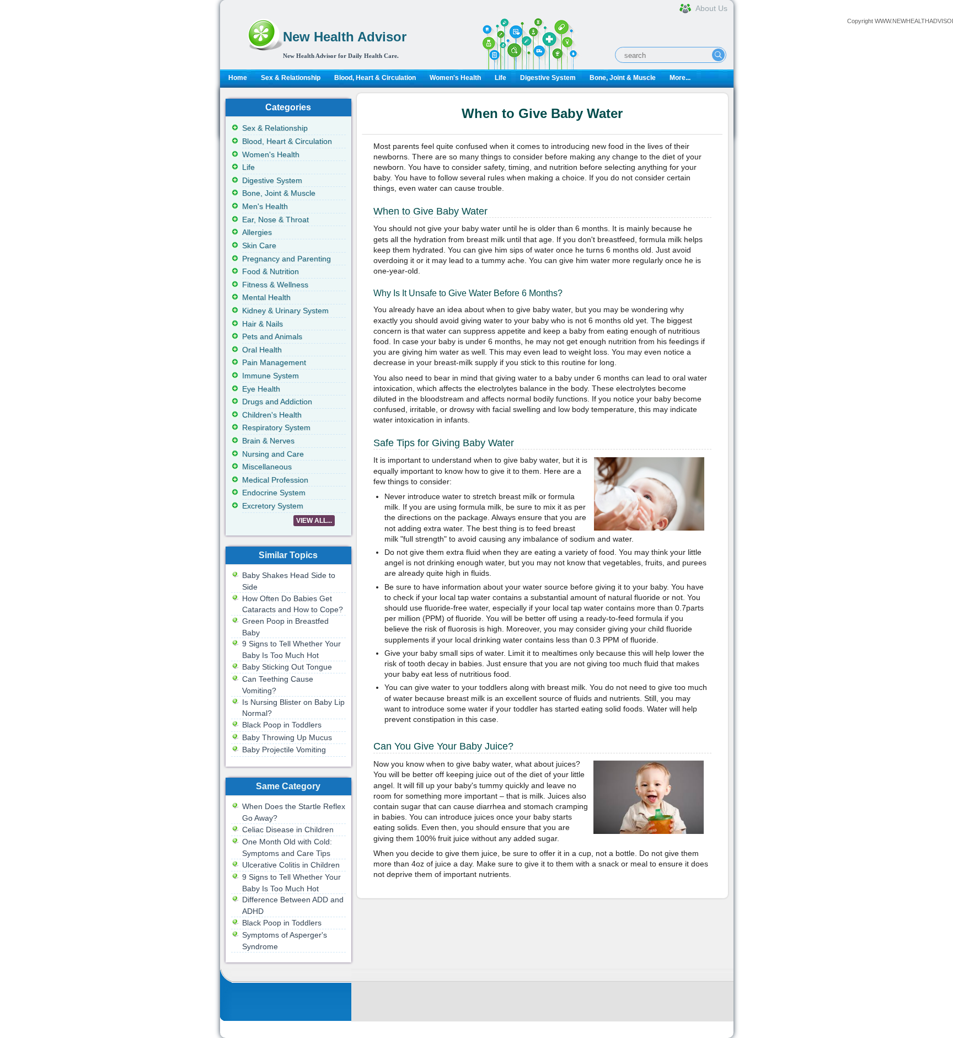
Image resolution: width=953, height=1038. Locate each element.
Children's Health (272, 414)
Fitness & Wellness (275, 284)
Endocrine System (274, 492)
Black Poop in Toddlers (282, 724)
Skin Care (259, 245)
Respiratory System (276, 427)
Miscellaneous (267, 466)
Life (500, 78)
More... (680, 78)
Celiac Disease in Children (288, 829)
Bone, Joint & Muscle (623, 78)
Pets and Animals (272, 336)
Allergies (257, 232)
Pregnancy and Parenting (286, 258)
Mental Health (266, 297)
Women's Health (455, 78)
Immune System (270, 375)
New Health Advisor (344, 36)
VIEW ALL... (314, 521)
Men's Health (265, 206)
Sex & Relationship (290, 78)
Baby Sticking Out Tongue (287, 666)
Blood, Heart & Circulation (375, 78)
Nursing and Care (273, 454)
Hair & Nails (262, 323)
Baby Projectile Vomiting (284, 749)
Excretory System (272, 505)
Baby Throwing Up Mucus (287, 737)
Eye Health (261, 388)
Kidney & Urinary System (285, 310)
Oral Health (262, 349)
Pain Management (274, 362)
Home (237, 78)
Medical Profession (275, 479)
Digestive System (548, 78)
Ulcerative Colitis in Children (291, 864)
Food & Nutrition (270, 271)
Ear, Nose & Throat (275, 219)
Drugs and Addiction (277, 401)
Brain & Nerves (268, 440)
